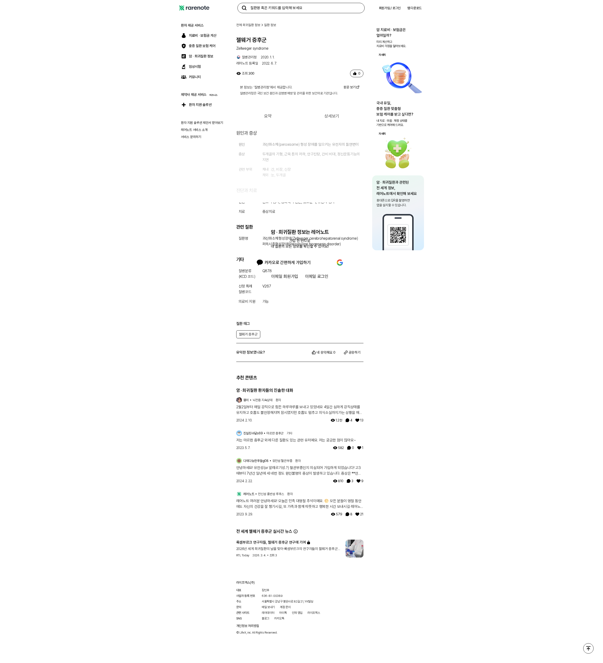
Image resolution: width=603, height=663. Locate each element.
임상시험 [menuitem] (195, 67)
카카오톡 (279, 618)
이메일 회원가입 (284, 276)
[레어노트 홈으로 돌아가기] (194, 8)
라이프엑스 (313, 612)
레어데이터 (268, 612)
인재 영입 (297, 612)
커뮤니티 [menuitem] (195, 77)
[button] (295, 531)
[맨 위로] (588, 648)
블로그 (265, 618)
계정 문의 (285, 607)
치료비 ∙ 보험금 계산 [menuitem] (202, 35)
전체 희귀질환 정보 (248, 25)
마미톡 (283, 612)
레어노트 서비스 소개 (194, 130)
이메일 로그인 (316, 276)
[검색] (244, 8)
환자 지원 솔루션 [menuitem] (200, 105)
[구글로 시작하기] (339, 262)
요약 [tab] (267, 115)
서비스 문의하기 (191, 137)
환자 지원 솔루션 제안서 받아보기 (202, 123)
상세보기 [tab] (331, 115)
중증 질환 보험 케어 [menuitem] (202, 46)
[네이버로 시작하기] (323, 262)
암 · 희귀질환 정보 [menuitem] (201, 56)
